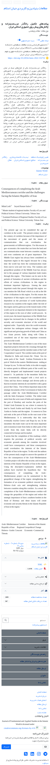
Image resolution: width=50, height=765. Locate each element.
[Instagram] (39, 755)
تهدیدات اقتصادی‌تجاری (19, 157)
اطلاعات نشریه (40, 647)
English (6, 2)
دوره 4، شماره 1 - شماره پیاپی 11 (13, 544)
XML (40, 564)
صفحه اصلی (41, 633)
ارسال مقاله (41, 668)
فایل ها (41, 557)
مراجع (41, 538)
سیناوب (45, 763)
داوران (43, 675)
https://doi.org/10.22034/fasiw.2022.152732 (26, 58)
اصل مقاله (35, 569)
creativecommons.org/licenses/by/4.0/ (20, 728)
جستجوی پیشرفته (39, 625)
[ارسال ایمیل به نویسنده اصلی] (39, 40)
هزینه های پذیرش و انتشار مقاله (33, 661)
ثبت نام (17, 2)
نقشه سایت (41, 712)
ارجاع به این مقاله (37, 584)
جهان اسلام (43, 174)
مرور (44, 640)
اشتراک (6, 747)
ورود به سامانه (28, 2)
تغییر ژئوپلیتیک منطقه (39, 157)
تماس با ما (42, 682)
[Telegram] (45, 755)
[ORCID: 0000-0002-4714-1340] (19, 40)
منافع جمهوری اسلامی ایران (24, 160)
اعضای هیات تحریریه (38, 700)
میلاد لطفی (44, 41)
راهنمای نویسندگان (38, 654)
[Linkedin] (32, 755)
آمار (42, 590)
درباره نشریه (41, 696)
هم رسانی (40, 577)
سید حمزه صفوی (27, 41)
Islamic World (41, 171)
